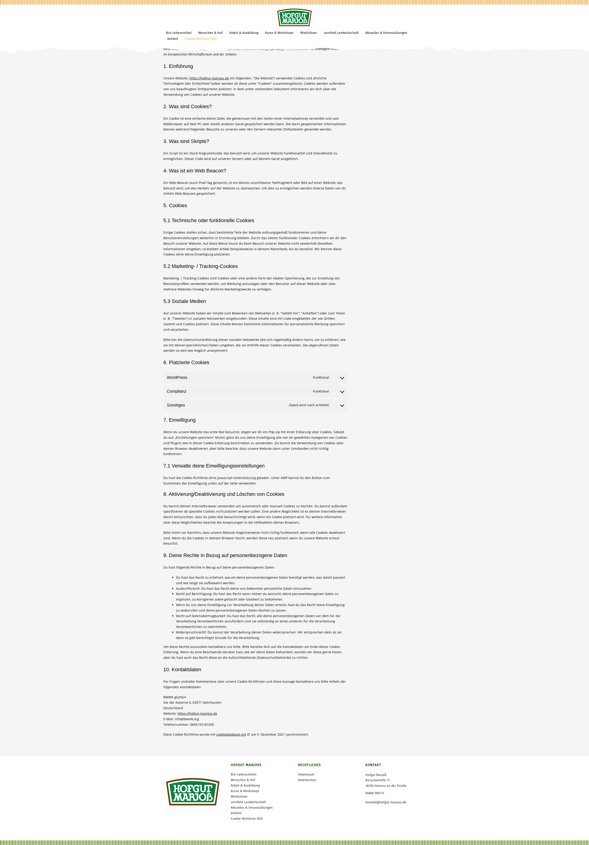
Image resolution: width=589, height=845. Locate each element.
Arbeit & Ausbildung (245, 785)
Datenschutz (307, 780)
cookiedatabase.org (231, 734)
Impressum (306, 774)
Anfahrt (236, 813)
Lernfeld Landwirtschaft (248, 802)
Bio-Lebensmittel (243, 774)
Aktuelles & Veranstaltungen (252, 808)
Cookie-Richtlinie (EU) (247, 819)
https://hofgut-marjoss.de (209, 78)
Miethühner (239, 797)
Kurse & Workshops (245, 791)
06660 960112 (374, 793)
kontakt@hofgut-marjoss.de (385, 802)
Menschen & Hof (243, 780)
